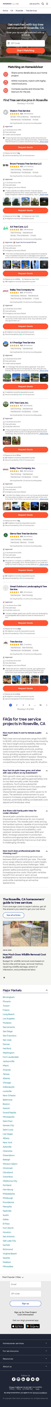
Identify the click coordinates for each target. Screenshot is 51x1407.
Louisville (7, 1091)
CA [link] (12, 11)
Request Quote (25, 147)
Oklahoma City (10, 1181)
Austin (6, 1215)
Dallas (6, 1219)
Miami (6, 1065)
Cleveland (8, 1172)
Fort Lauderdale (11, 1057)
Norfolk (6, 1245)
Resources (8, 1359)
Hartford (7, 1048)
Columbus (8, 1176)
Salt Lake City (9, 1241)
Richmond (8, 1249)
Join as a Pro (34, 4)
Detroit (6, 1108)
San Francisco (9, 1035)
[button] (7, 201)
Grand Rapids (9, 1112)
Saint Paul (7, 1121)
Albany (6, 1138)
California (18, 1388)
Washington (8, 1053)
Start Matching (25, 50)
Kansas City (8, 1125)
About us (7, 1366)
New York (7, 1142)
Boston (6, 1104)
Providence (8, 1202)
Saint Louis (8, 1129)
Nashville (7, 1211)
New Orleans (9, 1095)
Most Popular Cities (11, 1277)
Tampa (6, 1074)
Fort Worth (8, 1228)
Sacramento (9, 1027)
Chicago (7, 1082)
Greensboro (9, 1155)
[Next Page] (46, 705)
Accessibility (37, 1388)
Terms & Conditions (40, 1393)
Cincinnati (8, 1168)
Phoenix (7, 1001)
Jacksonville (8, 1061)
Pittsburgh (8, 1198)
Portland (7, 1185)
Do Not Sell (27, 1388)
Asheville (7, 1147)
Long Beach (8, 1014)
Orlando (7, 1070)
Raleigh (6, 1159)
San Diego (8, 1031)
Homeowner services (13, 1343)
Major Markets (12, 990)
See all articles (14, 915)
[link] (25, 116)
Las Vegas (8, 1134)
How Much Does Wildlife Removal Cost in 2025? (24, 956)
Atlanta (6, 1078)
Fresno (6, 1010)
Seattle (6, 1258)
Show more (44, 142)
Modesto (7, 1023)
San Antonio (9, 1236)
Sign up (25, 1303)
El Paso (6, 1224)
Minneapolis (8, 1117)
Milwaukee (8, 1266)
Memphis (7, 1206)
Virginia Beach (10, 1253)
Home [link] (5, 11)
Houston (7, 1232)
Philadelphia (9, 1194)
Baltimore (7, 1100)
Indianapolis (8, 1087)
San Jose (7, 1040)
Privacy (11, 1388)
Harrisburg (8, 1189)
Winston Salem (10, 1164)
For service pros (11, 1351)
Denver (6, 1044)
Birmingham (9, 997)
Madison (7, 1262)
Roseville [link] (19, 11)
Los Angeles (9, 1018)
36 (40, 705)
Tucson (6, 1006)
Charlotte (7, 1151)
